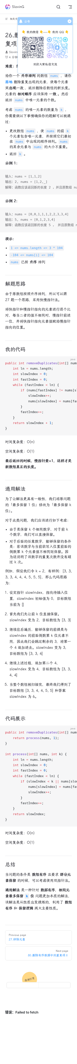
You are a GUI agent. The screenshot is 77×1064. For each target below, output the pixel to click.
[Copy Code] (70, 176)
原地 (8, 82)
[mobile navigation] (70, 7)
